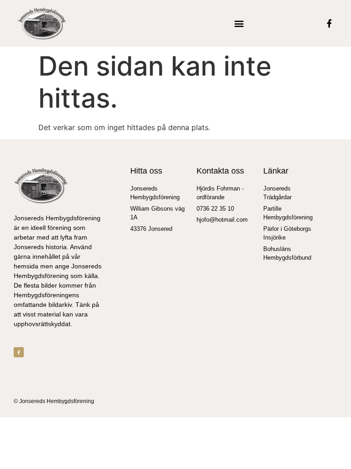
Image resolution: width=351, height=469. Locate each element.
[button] (239, 23)
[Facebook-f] (329, 23)
